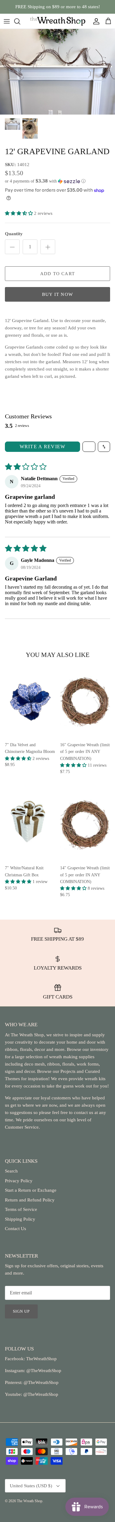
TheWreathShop (41, 1358)
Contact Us (15, 1228)
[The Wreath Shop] (57, 21)
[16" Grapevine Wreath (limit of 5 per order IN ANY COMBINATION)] (85, 701)
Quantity (14, 233)
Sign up (21, 1311)
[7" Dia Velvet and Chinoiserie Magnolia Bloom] (30, 701)
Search (11, 1171)
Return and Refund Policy (30, 1199)
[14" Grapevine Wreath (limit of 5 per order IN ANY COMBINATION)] (85, 824)
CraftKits (86, 9)
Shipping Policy (20, 1219)
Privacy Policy (19, 1180)
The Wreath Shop (29, 1501)
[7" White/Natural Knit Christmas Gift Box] (30, 824)
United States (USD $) (31, 1485)
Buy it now (57, 294)
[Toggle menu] (6, 21)
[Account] (95, 21)
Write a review (43, 446)
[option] (57, 72)
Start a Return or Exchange (30, 1190)
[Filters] (88, 447)
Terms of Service (21, 1209)
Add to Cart (57, 273)
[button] (57, 181)
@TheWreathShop (40, 1382)
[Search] (20, 21)
